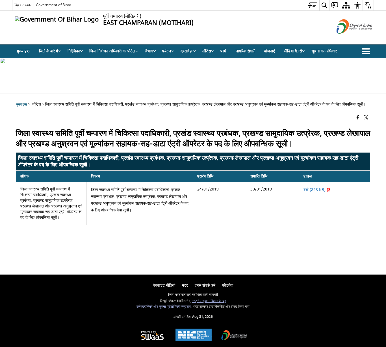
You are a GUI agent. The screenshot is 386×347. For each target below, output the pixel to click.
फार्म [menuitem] (223, 51)
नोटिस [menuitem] (206, 51)
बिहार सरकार (23, 5)
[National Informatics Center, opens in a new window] (193, 335)
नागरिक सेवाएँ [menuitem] (245, 51)
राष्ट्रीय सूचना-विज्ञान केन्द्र (209, 301)
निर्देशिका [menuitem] (74, 51)
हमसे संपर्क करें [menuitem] (205, 285)
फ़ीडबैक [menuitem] (227, 285)
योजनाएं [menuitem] (269, 51)
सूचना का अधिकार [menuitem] (324, 51)
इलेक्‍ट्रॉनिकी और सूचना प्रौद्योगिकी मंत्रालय (163, 306)
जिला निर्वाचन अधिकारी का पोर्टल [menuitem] (112, 51)
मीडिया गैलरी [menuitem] (293, 51)
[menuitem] (312, 5)
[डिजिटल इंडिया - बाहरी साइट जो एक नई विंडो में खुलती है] (347, 39)
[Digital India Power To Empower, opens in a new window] (234, 336)
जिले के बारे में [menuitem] (48, 51)
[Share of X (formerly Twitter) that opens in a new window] (366, 117)
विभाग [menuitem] (149, 51)
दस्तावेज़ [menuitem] (186, 51)
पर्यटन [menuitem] (166, 51)
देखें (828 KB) (315, 190)
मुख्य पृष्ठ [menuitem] (23, 51)
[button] (367, 51)
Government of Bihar (53, 5)
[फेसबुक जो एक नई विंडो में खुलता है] (357, 117)
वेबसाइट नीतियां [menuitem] (164, 285)
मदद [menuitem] (185, 285)
